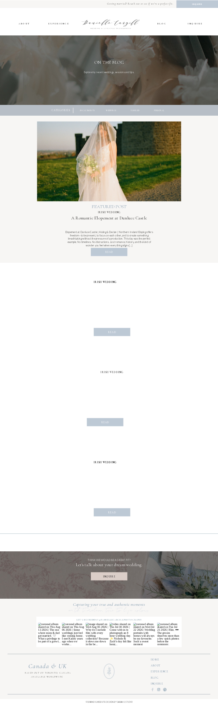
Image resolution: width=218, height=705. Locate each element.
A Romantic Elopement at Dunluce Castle (109, 218)
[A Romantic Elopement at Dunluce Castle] (109, 161)
